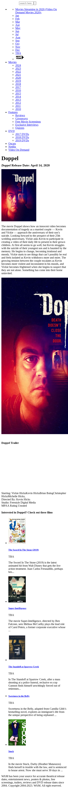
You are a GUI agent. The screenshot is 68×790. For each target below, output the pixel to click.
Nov (17, 46)
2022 (18, 71)
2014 (18, 96)
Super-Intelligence (17, 608)
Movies (12, 62)
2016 (18, 90)
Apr (17, 24)
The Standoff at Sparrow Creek (23, 666)
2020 (18, 77)
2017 (18, 87)
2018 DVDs (22, 137)
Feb (17, 18)
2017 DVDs (22, 134)
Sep (17, 40)
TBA (18, 53)
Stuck (11, 751)
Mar (17, 21)
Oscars (12, 143)
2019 (18, 80)
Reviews (20, 115)
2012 (18, 102)
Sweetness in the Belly (19, 696)
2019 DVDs (22, 140)
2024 (18, 65)
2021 (18, 74)
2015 (18, 93)
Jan (17, 15)
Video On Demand (18, 149)
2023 (18, 68)
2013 (18, 99)
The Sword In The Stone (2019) (23, 550)
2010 (18, 109)
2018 (18, 84)
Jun (17, 31)
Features (13, 112)
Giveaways (21, 118)
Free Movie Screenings (28, 121)
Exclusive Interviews (26, 124)
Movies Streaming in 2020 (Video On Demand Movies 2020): (36, 11)
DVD (11, 131)
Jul (16, 34)
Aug (17, 37)
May (17, 28)
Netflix (12, 146)
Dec (17, 50)
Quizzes (19, 127)
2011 (18, 105)
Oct (17, 43)
